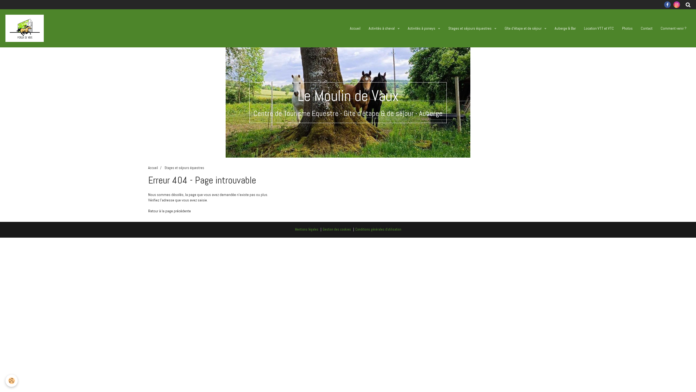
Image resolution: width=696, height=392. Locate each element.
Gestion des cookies (337, 229)
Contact (646, 28)
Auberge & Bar (565, 28)
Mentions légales (306, 229)
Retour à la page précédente (169, 211)
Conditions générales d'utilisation (378, 229)
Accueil (355, 28)
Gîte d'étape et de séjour (523, 28)
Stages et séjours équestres (470, 28)
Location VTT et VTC (599, 28)
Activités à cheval (382, 28)
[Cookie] (11, 381)
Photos (627, 28)
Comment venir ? (673, 28)
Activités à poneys (422, 28)
